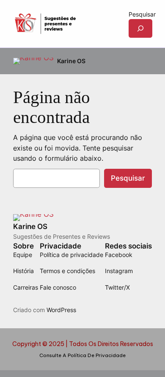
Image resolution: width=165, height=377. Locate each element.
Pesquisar (142, 14)
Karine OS (71, 60)
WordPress (61, 309)
